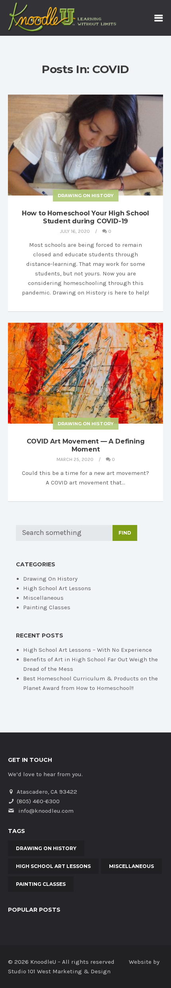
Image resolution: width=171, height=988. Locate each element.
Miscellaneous (43, 597)
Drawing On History (86, 195)
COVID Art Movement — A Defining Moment (86, 445)
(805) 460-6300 (38, 801)
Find (125, 533)
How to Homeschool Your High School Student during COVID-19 (85, 217)
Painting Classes (46, 607)
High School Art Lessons (57, 588)
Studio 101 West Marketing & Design (59, 971)
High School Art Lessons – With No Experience (87, 649)
